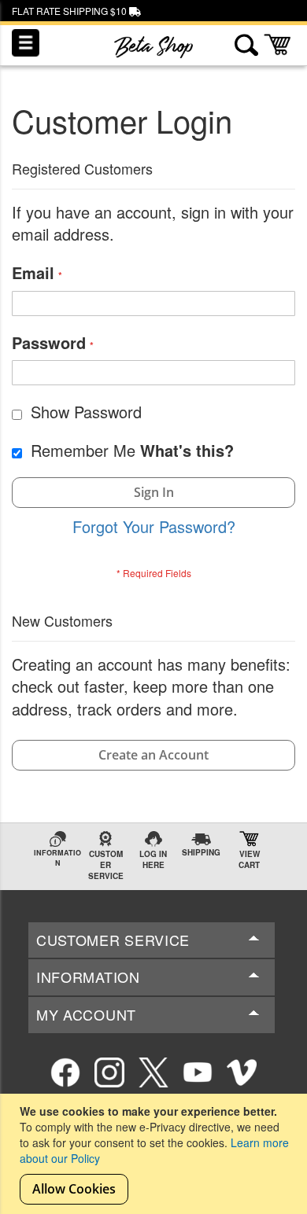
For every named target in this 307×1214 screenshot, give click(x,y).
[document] (155, 1154)
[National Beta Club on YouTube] (198, 1072)
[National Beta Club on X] (153, 1072)
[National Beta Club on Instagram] (109, 1072)
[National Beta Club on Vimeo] (242, 1072)
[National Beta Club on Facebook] (65, 1072)
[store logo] (153, 47)
